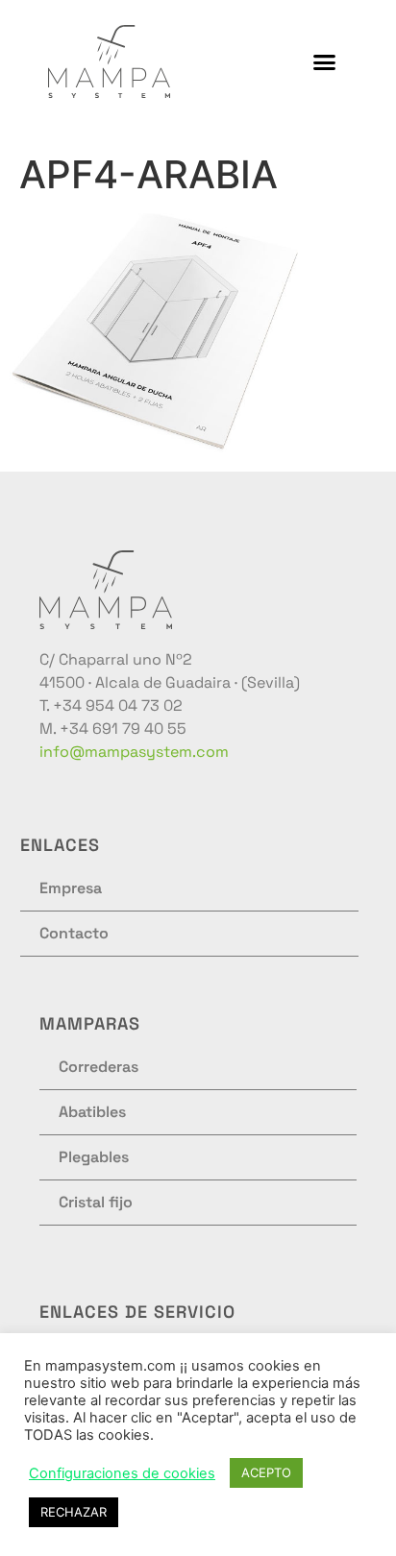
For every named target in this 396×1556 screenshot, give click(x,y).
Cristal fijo (96, 1202)
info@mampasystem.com (134, 752)
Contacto (74, 933)
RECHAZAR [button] (73, 1512)
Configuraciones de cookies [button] (122, 1473)
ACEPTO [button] (266, 1472)
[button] (325, 61)
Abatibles (92, 1112)
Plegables (94, 1157)
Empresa (70, 888)
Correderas (98, 1067)
